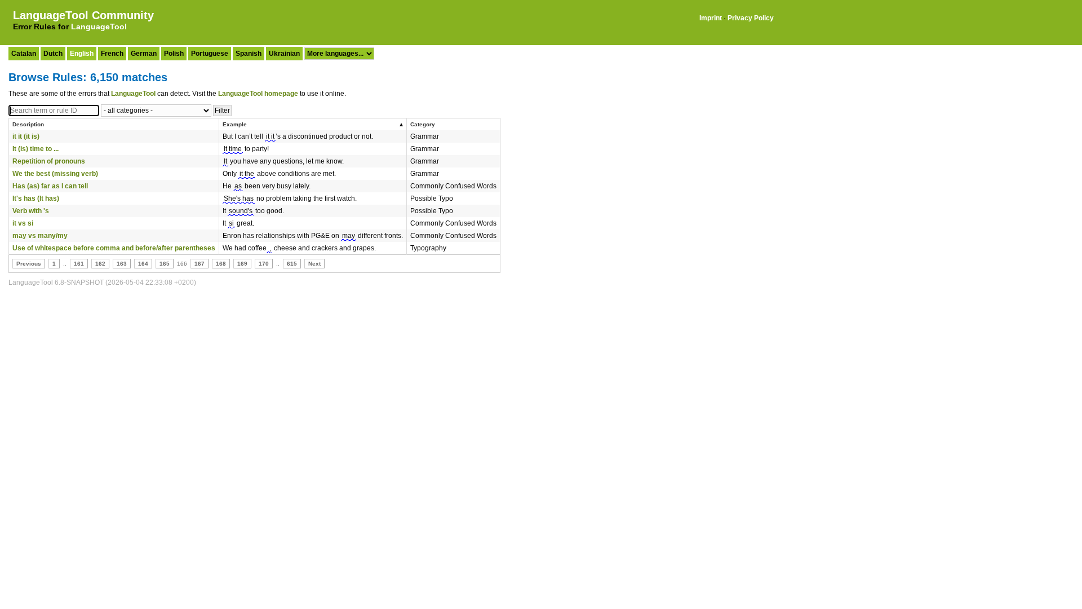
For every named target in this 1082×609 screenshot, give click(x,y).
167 (199, 264)
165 (164, 264)
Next (314, 264)
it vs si (22, 223)
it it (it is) (25, 136)
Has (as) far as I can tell (50, 186)
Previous (28, 264)
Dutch (53, 54)
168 (221, 264)
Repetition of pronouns (48, 161)
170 (264, 264)
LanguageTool (99, 26)
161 (79, 264)
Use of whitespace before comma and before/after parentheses (113, 248)
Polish (174, 54)
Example (235, 124)
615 (292, 264)
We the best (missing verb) (55, 174)
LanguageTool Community (83, 15)
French (112, 54)
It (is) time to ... (35, 149)
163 (122, 264)
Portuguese (209, 54)
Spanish (248, 54)
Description (28, 124)
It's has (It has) (35, 198)
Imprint (710, 18)
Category (422, 124)
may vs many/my (40, 236)
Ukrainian (284, 54)
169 (242, 264)
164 (143, 264)
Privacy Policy (751, 18)
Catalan (23, 54)
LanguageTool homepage (258, 94)
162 (100, 264)
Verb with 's (30, 211)
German (144, 54)
